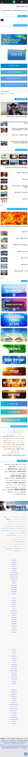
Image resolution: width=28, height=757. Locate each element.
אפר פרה (19, 517)
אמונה (14, 432)
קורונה (19, 485)
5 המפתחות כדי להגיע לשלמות (20, 245)
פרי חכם (5, 447)
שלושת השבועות (7, 455)
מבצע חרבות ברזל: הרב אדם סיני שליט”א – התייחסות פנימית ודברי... (19, 129)
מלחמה (18, 480)
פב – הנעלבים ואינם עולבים (16, 447)
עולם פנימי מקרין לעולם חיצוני (6, 530)
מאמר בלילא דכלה (8, 526)
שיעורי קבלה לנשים (14, 487)
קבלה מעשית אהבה (9, 449)
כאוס (13, 438)
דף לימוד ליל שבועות (22, 519)
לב (15, 523)
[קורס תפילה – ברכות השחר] (4, 194)
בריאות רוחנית (7, 432)
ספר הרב (22, 743)
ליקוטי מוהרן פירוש (15, 526)
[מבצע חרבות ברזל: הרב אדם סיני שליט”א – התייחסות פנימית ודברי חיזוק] (4, 130)
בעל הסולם (7, 464)
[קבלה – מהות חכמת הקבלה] (4, 272)
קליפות (16, 485)
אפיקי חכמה (13, 464)
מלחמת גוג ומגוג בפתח (18, 528)
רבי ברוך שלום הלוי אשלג (10, 485)
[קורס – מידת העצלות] (4, 253)
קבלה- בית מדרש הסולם (14, 740)
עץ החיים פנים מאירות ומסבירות (14, 532)
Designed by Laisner (12, 747)
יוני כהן (24, 473)
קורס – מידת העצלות (22, 251)
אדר (14, 430)
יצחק (17, 473)
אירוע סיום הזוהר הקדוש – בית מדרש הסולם (17, 116)
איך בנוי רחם (20, 432)
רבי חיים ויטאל (23, 487)
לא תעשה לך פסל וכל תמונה (21, 523)
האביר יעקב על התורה (14, 519)
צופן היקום (24, 544)
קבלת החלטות (23, 546)
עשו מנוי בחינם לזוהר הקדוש (14, 72)
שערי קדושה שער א (17, 550)
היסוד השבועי (22, 469)
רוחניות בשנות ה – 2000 (21, 238)
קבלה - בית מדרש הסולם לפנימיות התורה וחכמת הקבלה (16, 745)
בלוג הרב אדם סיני (5, 742)
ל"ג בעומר (14, 473)
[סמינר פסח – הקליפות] (4, 174)
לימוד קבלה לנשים (21, 478)
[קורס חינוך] (4, 200)
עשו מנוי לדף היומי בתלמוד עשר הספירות (14, 84)
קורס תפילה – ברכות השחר (21, 192)
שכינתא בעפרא (23, 550)
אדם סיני (24, 464)
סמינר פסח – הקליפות (22, 172)
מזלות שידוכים (20, 442)
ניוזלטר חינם (12, 528)
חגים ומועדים (14, 602)
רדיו (9, 451)
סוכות (15, 480)
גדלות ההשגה (13, 434)
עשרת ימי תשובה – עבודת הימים (19, 135)
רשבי (19, 487)
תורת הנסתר (10, 489)
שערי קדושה (7, 487)
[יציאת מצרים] (4, 233)
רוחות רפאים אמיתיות (13, 453)
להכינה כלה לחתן (9, 523)
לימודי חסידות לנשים (18, 476)
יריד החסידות (11, 521)
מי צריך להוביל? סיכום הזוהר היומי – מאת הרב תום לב (14, 10)
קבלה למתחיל (9, 482)
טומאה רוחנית (20, 438)
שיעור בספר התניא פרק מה (17, 548)
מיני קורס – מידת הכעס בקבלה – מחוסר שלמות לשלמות (14, 226)
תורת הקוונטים (10, 550)
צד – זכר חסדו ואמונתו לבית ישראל (8, 541)
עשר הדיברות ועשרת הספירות (21, 535)
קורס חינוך (25, 199)
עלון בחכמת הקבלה (23, 532)
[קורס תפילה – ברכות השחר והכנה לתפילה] (4, 187)
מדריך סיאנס (7, 440)
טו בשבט (6, 471)
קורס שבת (25, 179)
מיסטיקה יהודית (23, 480)
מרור (13, 444)
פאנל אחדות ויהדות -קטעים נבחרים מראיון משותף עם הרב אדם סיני (19, 142)
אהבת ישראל (8, 430)
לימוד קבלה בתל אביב (22, 526)
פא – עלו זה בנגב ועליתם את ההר (20, 537)
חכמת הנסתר (21, 471)
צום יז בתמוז (20, 449)
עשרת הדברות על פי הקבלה (11, 535)
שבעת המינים (4, 546)
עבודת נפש (24, 530)
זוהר (7, 434)
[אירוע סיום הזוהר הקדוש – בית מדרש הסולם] (14, 108)
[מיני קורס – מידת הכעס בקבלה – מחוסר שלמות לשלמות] (14, 218)
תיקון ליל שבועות (16, 492)
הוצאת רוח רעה (23, 521)
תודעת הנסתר (24, 264)
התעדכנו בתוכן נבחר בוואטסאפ (14, 78)
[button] (2, 2)
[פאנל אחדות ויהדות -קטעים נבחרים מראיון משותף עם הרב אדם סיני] (4, 143)
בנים (11, 517)
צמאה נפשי (20, 544)
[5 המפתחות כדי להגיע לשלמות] (4, 246)
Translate (11, 93)
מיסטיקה (6, 478)
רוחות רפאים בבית (10, 546)
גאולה (20, 434)
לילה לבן (4, 523)
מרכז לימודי (7, 743)
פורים (7, 480)
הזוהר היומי (12, 466)
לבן (13, 523)
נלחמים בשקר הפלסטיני (5, 528)
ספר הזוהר (11, 480)
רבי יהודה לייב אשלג (17, 546)
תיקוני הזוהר (10, 492)
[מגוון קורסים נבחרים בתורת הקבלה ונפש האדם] (4, 123)
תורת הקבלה (23, 492)
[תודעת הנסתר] (4, 266)
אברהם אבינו (19, 430)
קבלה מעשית (23, 485)
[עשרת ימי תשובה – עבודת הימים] (4, 136)
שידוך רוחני (24, 548)
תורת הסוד (4, 489)
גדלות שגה (5, 517)
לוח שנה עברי (7, 438)
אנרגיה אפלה (24, 517)
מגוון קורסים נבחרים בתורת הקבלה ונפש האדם (16, 167)
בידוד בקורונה (15, 517)
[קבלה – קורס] (4, 259)
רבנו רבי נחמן (15, 451)
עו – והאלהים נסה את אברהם (16, 530)
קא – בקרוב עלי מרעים (10, 544)
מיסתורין (24, 528)
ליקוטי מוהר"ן (12, 478)
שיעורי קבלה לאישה (19, 455)
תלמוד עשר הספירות (21, 494)
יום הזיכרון (15, 521)
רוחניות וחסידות (14, 721)
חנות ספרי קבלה (15, 743)
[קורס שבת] (4, 181)
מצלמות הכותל (19, 444)
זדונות (19, 521)
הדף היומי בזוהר (4, 740)
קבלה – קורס (24, 258)
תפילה (15, 494)
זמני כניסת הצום (19, 436)
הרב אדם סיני (12, 469)
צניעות (16, 544)
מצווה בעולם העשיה (9, 442)
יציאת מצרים (24, 231)
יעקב (20, 473)
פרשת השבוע (22, 482)
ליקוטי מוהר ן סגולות (18, 440)
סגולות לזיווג (7, 444)
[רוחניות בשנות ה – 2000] (4, 240)
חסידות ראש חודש (8, 436)
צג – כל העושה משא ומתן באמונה (20, 541)
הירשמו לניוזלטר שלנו (14, 65)
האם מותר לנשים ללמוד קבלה (21, 466)
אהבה (20, 464)
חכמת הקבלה (12, 471)
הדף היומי (14, 651)
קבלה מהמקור (4, 544)
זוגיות (6, 469)
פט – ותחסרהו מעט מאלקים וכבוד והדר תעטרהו (18, 539)
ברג (8, 517)
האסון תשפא (8, 519)
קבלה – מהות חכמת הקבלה (20, 271)
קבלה (15, 482)
